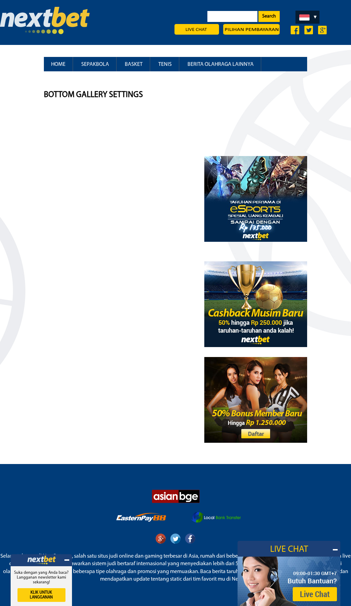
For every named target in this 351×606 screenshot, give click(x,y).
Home (58, 64)
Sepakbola (95, 64)
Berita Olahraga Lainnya (220, 64)
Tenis (165, 64)
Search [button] (269, 16)
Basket (134, 64)
